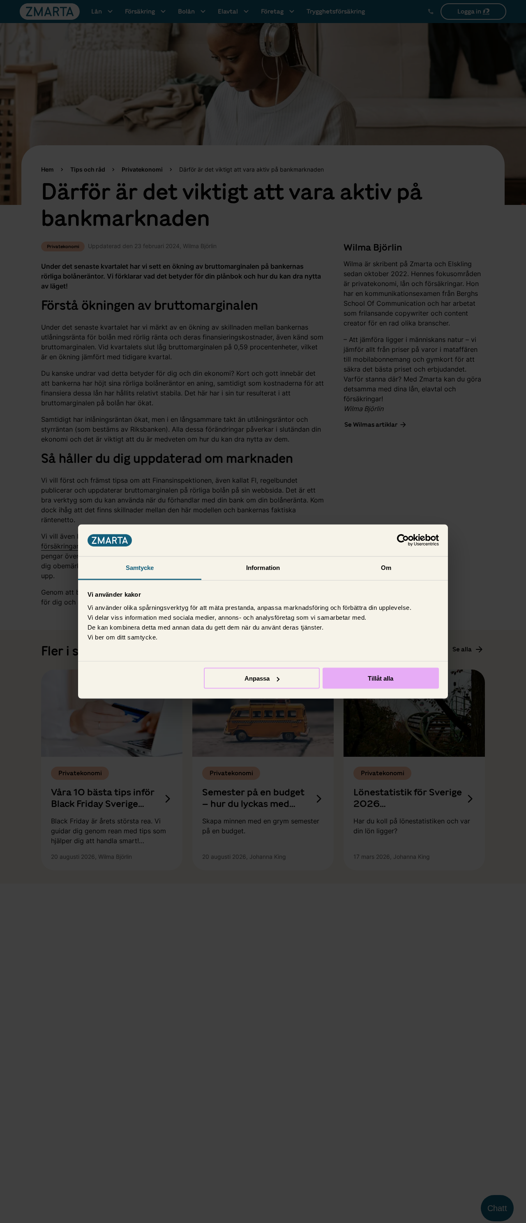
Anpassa (257, 678)
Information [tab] (263, 567)
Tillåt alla (380, 678)
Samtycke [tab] (140, 567)
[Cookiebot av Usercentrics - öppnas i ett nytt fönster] (403, 540)
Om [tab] (386, 567)
